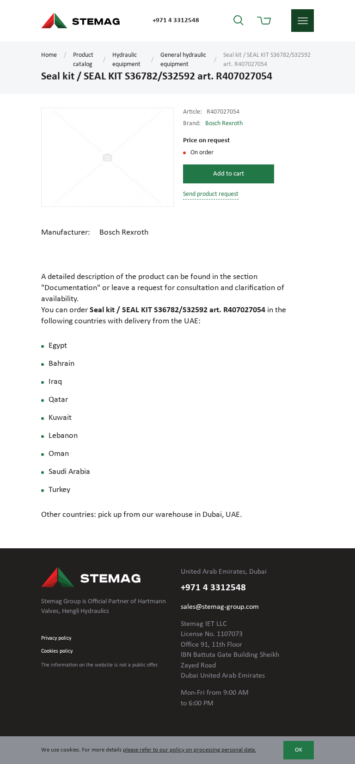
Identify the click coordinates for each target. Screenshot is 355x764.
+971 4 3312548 (176, 20)
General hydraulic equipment (183, 60)
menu (302, 20)
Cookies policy (57, 651)
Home (49, 55)
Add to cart (228, 173)
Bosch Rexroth (224, 123)
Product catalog (83, 60)
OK (298, 750)
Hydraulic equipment (126, 60)
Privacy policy (56, 638)
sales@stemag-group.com (220, 607)
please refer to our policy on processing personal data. (189, 750)
